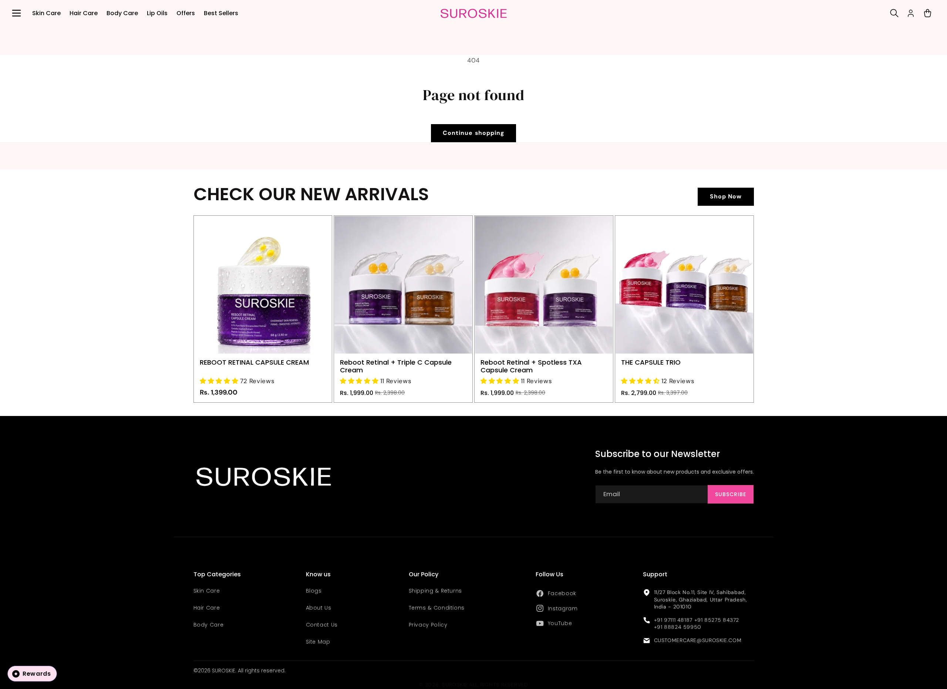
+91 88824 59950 (677, 627)
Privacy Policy (428, 624)
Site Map (318, 641)
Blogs (314, 590)
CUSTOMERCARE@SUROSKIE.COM (698, 640)
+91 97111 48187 (673, 620)
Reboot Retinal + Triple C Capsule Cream (396, 366)
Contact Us (322, 624)
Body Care (122, 13)
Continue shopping (473, 133)
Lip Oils (157, 13)
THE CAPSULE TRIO (651, 362)
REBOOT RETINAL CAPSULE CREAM (254, 362)
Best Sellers (221, 13)
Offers (185, 13)
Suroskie (455, 684)
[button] (16, 13)
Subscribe (730, 494)
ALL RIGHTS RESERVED (498, 684)
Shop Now (726, 196)
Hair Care (84, 13)
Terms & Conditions (437, 607)
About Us (318, 607)
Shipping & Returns (435, 590)
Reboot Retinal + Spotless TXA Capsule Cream (531, 366)
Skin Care (46, 13)
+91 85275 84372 (716, 620)
